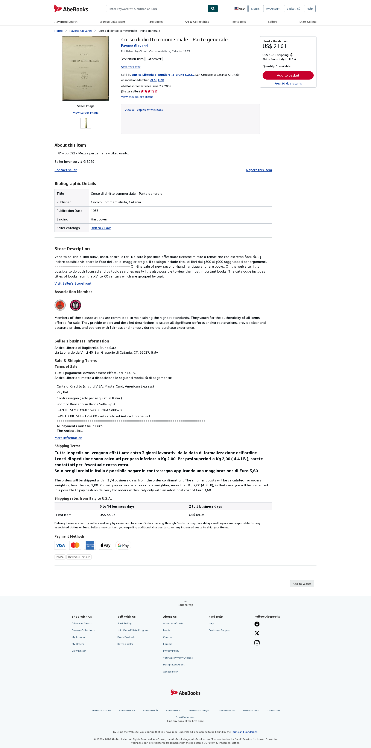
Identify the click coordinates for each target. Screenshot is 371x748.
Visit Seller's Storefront (73, 283)
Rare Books (155, 21)
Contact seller (66, 170)
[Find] (213, 8)
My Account (273, 8)
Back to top (185, 604)
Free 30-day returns (288, 83)
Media (166, 630)
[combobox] (157, 8)
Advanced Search (66, 21)
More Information (68, 438)
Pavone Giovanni (81, 30)
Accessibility (170, 671)
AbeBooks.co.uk (101, 710)
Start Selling (308, 21)
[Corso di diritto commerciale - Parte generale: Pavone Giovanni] (85, 68)
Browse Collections (113, 21)
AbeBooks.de (127, 710)
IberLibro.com (251, 710)
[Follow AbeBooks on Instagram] (257, 643)
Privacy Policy (171, 650)
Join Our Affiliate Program (133, 630)
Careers (167, 637)
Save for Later (130, 67)
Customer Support (219, 630)
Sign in (255, 8)
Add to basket (288, 75)
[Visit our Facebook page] (257, 624)
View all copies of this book (144, 110)
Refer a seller (125, 643)
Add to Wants (302, 583)
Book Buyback (126, 637)
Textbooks (238, 21)
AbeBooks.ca (227, 710)
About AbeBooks (173, 623)
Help (310, 8)
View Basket (79, 650)
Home (59, 30)
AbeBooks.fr (150, 710)
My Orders (78, 643)
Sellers (272, 21)
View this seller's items (137, 96)
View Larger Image (86, 112)
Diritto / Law (101, 228)
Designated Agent (173, 664)
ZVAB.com (273, 710)
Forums (167, 643)
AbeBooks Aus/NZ (200, 710)
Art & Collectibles (197, 21)
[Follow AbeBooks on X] (257, 634)
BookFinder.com (185, 719)
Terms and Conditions (244, 731)
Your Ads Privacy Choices (178, 657)
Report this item (259, 170)
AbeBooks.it (173, 710)
